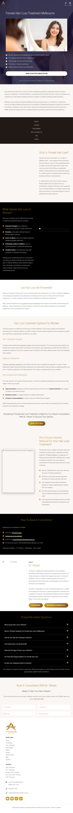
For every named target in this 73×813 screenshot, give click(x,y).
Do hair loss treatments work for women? (18, 663)
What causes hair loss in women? (15, 625)
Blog (7, 757)
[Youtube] (7, 798)
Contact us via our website (13, 536)
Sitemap (39, 807)
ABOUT (36, 121)
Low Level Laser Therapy (13, 775)
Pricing (8, 752)
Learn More (35, 605)
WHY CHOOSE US (36, 132)
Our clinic (35, 107)
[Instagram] (16, 798)
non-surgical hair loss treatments (29, 303)
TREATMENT (36, 129)
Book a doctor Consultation (36, 73)
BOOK (36, 139)
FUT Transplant (10, 770)
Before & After (10, 755)
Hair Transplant (10, 745)
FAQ (36, 136)
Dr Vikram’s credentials (56, 605)
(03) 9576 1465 (12, 789)
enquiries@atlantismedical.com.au (24, 539)
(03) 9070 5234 (17, 532)
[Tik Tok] (21, 798)
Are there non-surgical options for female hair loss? (21, 657)
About (7, 740)
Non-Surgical (9, 748)
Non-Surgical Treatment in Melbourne (33, 80)
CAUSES (36, 125)
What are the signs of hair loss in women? (18, 650)
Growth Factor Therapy (12, 772)
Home (20, 80)
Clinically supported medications (13, 364)
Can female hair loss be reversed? (15, 644)
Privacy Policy (46, 807)
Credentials (9, 743)
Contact (8, 760)
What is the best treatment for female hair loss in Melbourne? (24, 631)
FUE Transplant (10, 767)
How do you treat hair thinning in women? (18, 638)
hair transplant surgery (24, 345)
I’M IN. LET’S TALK (36, 423)
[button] (36, 625)
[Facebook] (12, 798)
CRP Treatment (10, 777)
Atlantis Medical (52, 455)
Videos (8, 750)
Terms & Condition (56, 807)
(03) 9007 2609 (39, 699)
